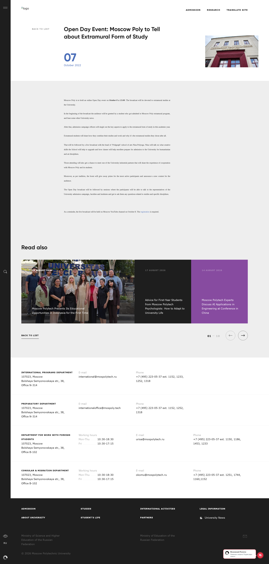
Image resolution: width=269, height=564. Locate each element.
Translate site (237, 10)
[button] (243, 335)
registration (145, 212)
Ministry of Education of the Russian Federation (157, 537)
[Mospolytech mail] (245, 536)
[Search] (5, 271)
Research (213, 10)
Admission (193, 10)
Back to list (40, 29)
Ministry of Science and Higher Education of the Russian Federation (40, 540)
